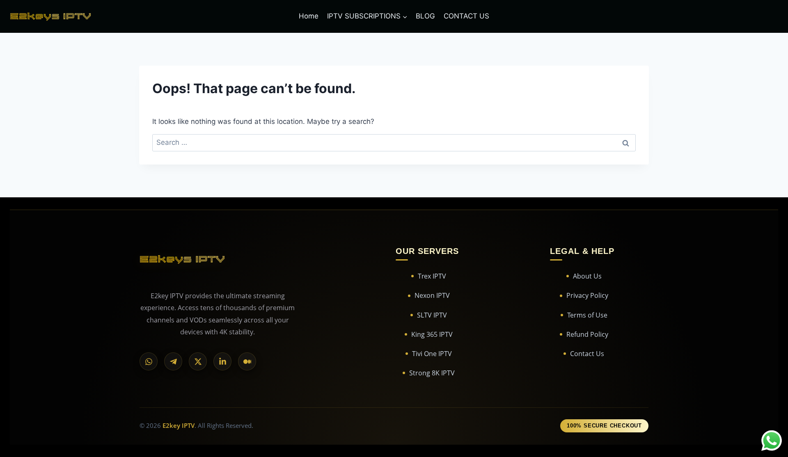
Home (308, 16)
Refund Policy (587, 334)
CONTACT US (466, 16)
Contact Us (587, 353)
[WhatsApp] (149, 361)
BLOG (425, 16)
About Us (587, 276)
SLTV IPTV (432, 315)
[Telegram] (173, 361)
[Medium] (247, 361)
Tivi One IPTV (432, 353)
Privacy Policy (587, 295)
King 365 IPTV (432, 334)
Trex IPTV (432, 276)
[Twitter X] (198, 361)
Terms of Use (587, 315)
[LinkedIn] (222, 361)
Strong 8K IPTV (432, 372)
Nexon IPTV (432, 295)
